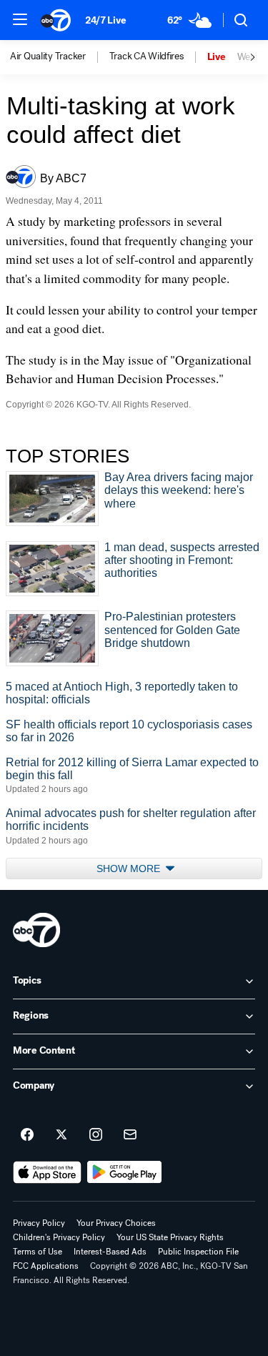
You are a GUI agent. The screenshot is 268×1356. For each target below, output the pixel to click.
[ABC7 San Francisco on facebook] (27, 1135)
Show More (129, 868)
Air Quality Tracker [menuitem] (48, 56)
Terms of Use (37, 1251)
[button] (20, 19)
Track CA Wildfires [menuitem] (146, 56)
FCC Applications (46, 1266)
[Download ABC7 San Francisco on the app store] (47, 1172)
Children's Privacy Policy (59, 1237)
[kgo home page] (36, 930)
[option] (59, 57)
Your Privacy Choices (116, 1223)
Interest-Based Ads (110, 1251)
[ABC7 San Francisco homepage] (56, 20)
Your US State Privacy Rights (170, 1237)
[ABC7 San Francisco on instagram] (95, 1135)
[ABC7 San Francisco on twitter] (61, 1135)
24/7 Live (105, 20)
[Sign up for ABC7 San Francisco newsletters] (130, 1135)
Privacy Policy (39, 1223)
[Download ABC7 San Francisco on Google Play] (124, 1172)
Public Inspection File (198, 1251)
